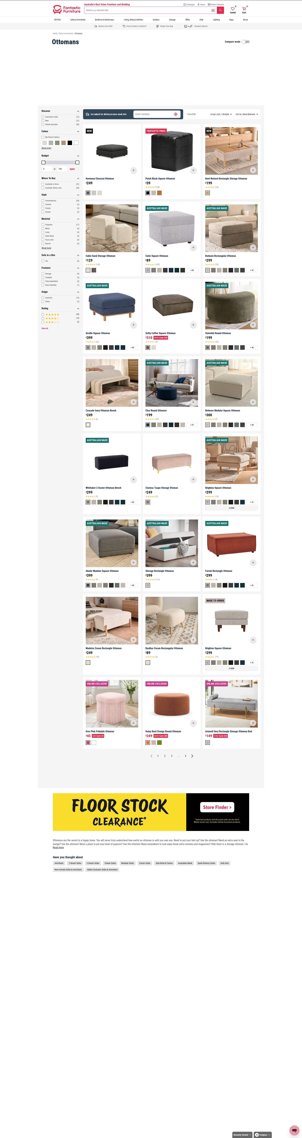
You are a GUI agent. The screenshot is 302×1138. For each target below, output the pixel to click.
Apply (72, 169)
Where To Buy (48, 178)
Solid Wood (49, 236)
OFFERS (57, 19)
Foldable (48, 277)
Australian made (51, 117)
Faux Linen (49, 240)
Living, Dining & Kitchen (133, 19)
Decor (245, 19)
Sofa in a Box (48, 255)
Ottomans (78, 33)
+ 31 (252, 502)
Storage (172, 19)
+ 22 (192, 270)
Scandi (47, 212)
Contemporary (50, 201)
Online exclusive (51, 124)
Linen (47, 232)
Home (55, 33)
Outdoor (156, 19)
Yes (46, 261)
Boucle (48, 243)
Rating (45, 308)
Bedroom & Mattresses (104, 19)
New (47, 121)
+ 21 (192, 425)
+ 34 (252, 425)
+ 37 (252, 270)
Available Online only (53, 188)
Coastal (48, 204)
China (47, 301)
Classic (48, 208)
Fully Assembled (51, 281)
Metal (47, 228)
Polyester (49, 225)
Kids (201, 19)
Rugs (231, 19)
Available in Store (52, 184)
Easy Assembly (50, 285)
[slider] (43, 162)
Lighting (216, 19)
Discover (46, 111)
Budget (45, 155)
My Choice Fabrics (52, 137)
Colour (45, 131)
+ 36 (252, 347)
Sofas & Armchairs (77, 19)
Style (44, 194)
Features (46, 267)
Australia (48, 298)
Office (187, 19)
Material (46, 218)
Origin (45, 291)
